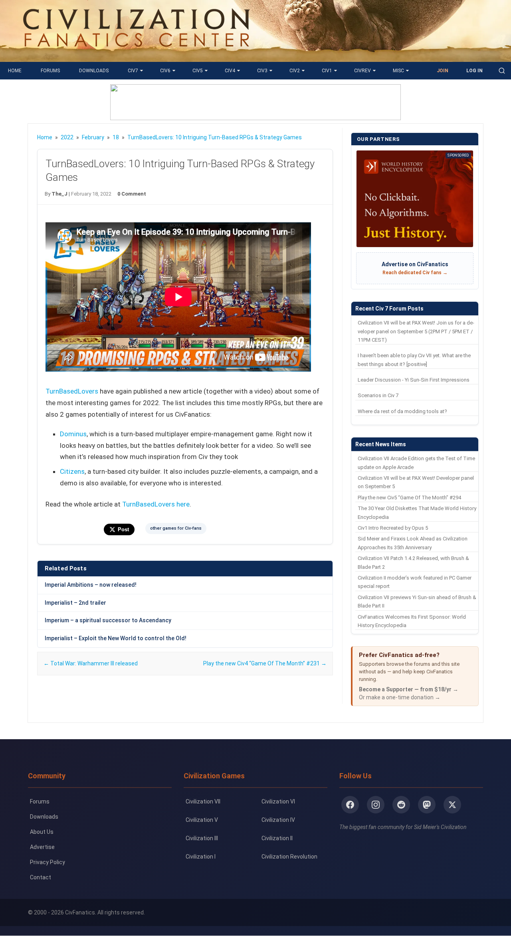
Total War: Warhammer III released (91, 663)
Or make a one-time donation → (399, 697)
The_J (59, 194)
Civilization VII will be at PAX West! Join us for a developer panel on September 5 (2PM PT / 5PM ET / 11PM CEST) (416, 331)
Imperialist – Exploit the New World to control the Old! (115, 638)
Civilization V (202, 820)
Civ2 (294, 70)
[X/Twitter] (452, 804)
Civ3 (262, 70)
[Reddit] (401, 804)
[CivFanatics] (136, 56)
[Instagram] (375, 804)
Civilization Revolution (289, 856)
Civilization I (201, 856)
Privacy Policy (47, 862)
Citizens (72, 471)
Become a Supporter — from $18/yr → (408, 689)
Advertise (42, 847)
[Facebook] (350, 804)
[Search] (502, 70)
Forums (50, 70)
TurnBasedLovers (72, 391)
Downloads (94, 70)
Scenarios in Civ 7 (378, 395)
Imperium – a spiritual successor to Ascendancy (108, 620)
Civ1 (327, 70)
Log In (474, 70)
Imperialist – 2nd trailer (75, 603)
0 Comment (131, 194)
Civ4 (230, 70)
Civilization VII (203, 801)
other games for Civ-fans (176, 528)
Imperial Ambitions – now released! (91, 585)
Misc (398, 70)
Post (123, 529)
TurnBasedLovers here (156, 504)
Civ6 (165, 70)
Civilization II (277, 838)
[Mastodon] (427, 804)
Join (442, 70)
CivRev (362, 70)
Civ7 (133, 70)
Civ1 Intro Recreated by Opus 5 (393, 528)
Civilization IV (278, 820)
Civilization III (202, 838)
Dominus (73, 434)
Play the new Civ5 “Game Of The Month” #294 (409, 498)
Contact (40, 877)
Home (15, 70)
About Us (41, 832)
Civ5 (197, 70)
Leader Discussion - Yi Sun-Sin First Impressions (413, 380)
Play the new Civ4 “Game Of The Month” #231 (265, 663)
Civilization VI (278, 801)
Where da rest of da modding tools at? (402, 411)
